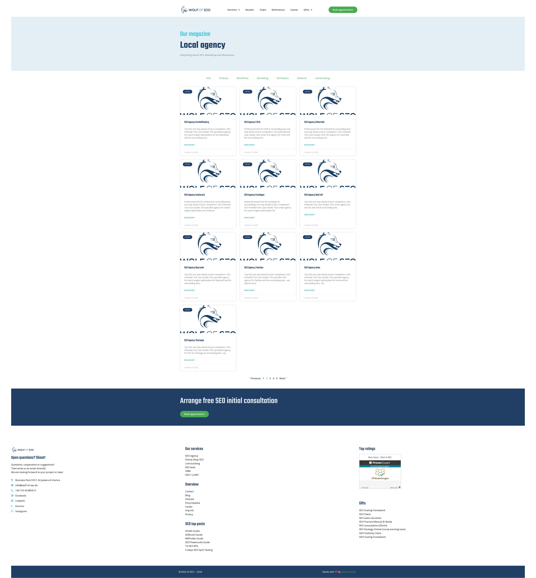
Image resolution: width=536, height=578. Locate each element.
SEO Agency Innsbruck (194, 195)
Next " (283, 378)
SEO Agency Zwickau (253, 268)
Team (262, 9)
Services (232, 9)
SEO (208, 78)
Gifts (306, 9)
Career (294, 9)
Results (249, 9)
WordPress (242, 78)
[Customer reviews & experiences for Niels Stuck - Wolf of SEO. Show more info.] (380, 487)
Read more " (189, 145)
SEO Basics (283, 78)
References (278, 9)
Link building (322, 78)
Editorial (302, 78)
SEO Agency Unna (312, 268)
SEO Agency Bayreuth (194, 268)
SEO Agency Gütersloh (314, 122)
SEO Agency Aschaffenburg (196, 122)
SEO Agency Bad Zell (313, 195)
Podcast (223, 78)
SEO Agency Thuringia (194, 340)
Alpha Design (348, 571)
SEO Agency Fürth (252, 122)
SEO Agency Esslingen (254, 195)
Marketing (262, 78)
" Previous (255, 378)
